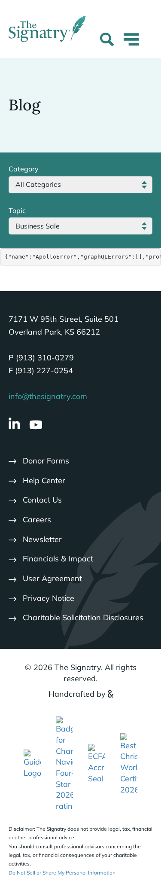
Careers (37, 519)
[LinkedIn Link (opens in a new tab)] (14, 425)
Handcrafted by (77, 694)
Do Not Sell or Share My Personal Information (62, 872)
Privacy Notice (48, 598)
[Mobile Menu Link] (131, 45)
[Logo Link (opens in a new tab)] (64, 763)
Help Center (44, 480)
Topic (17, 210)
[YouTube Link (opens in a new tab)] (35, 425)
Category (24, 169)
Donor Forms (46, 461)
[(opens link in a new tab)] (32, 763)
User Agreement (52, 578)
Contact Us (42, 500)
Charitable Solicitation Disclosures (83, 617)
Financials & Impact (58, 559)
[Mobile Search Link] (107, 41)
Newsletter (42, 539)
